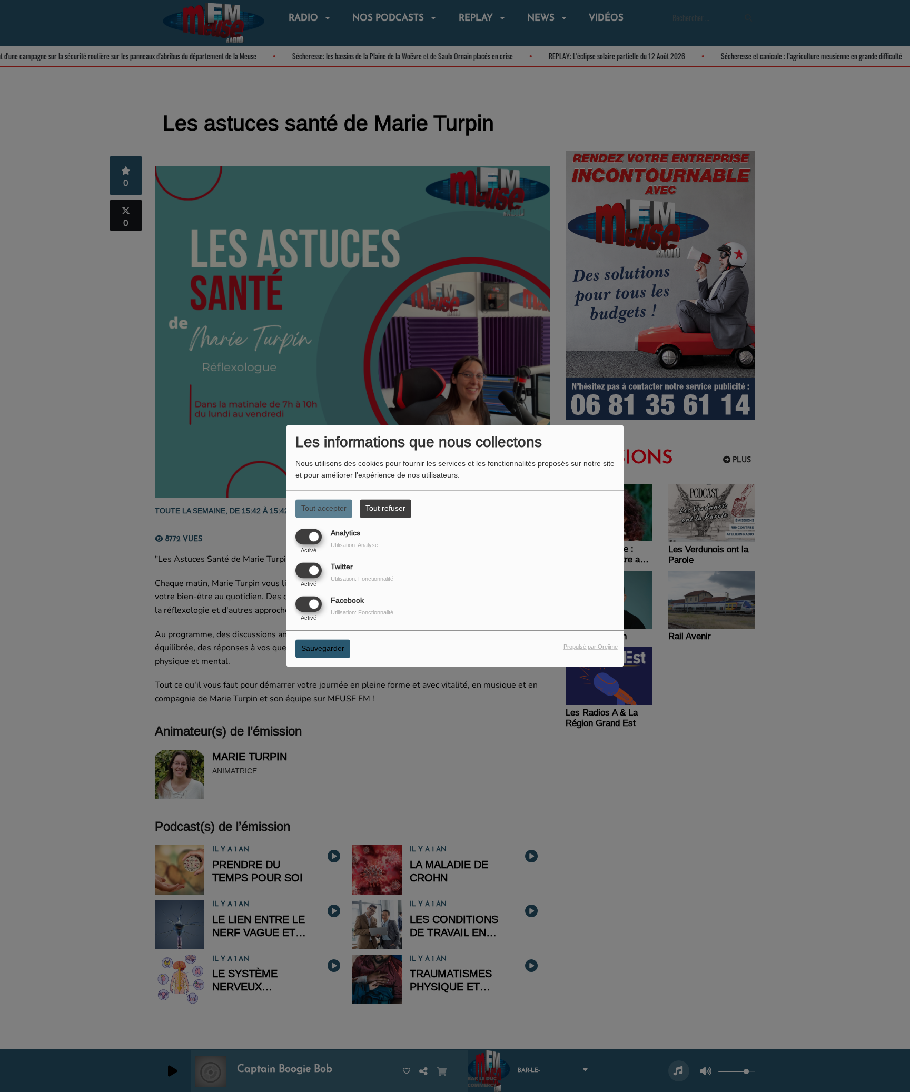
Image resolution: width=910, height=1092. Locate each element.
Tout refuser (385, 508)
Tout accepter (324, 508)
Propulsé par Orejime (590, 647)
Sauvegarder (322, 648)
